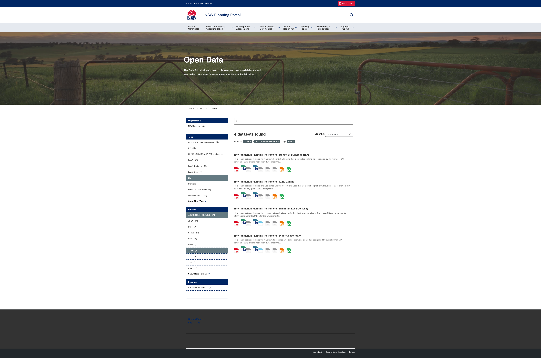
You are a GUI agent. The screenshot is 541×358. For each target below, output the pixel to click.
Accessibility (318, 352)
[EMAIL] (275, 166)
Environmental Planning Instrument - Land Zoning (264, 181)
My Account (347, 3)
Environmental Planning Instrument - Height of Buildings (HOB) (272, 154)
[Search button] (237, 121)
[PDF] (237, 166)
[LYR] (261, 193)
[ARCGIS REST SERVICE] (249, 166)
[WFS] (255, 166)
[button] (195, 27)
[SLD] (268, 166)
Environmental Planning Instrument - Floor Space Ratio (267, 235)
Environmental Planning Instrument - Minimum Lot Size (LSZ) (271, 208)
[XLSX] (290, 166)
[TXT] (261, 220)
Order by (319, 133)
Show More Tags (196, 201)
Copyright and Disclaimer (336, 352)
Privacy (352, 352)
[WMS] (243, 166)
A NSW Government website (199, 3)
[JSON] (283, 166)
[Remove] (250, 141)
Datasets (215, 108)
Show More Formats (197, 274)
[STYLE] (261, 166)
